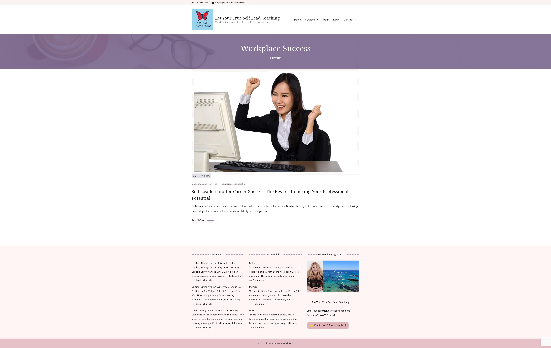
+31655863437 (201, 2)
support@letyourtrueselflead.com (230, 2)
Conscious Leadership (234, 183)
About (325, 19)
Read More (198, 220)
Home (297, 19)
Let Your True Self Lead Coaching (247, 18)
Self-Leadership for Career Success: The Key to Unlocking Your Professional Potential (270, 195)
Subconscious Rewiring (204, 183)
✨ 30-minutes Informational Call (328, 325)
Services (310, 19)
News (336, 19)
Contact (348, 19)
